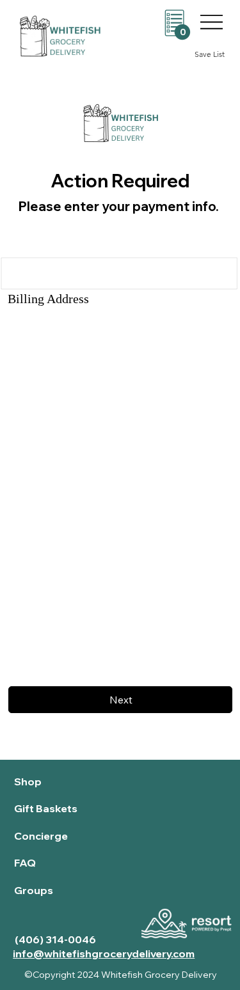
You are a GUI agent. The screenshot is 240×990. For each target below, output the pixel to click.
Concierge (41, 835)
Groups (33, 890)
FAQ (25, 862)
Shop (28, 781)
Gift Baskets (45, 808)
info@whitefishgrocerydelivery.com (104, 953)
